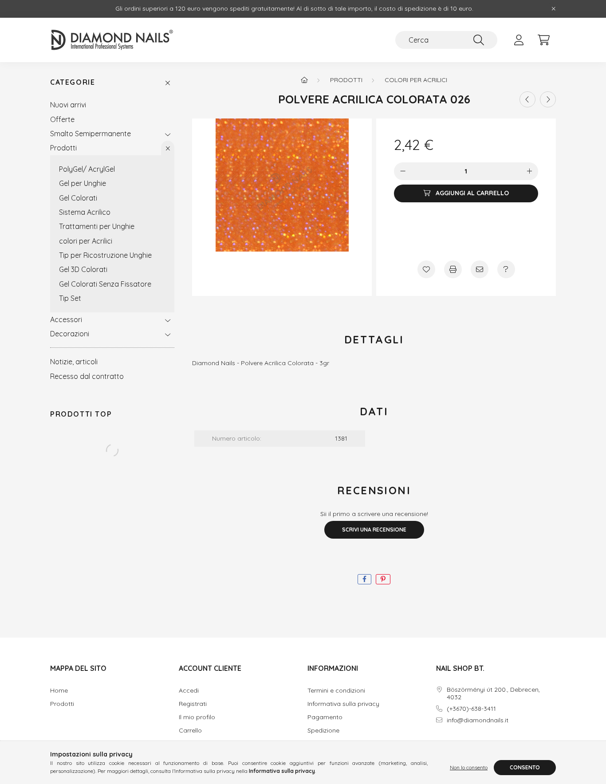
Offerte (62, 119)
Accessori (66, 319)
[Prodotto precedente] (527, 99)
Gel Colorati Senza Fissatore (105, 284)
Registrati (193, 704)
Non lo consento (469, 767)
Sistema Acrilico (84, 212)
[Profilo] (518, 40)
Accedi (189, 690)
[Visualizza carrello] (543, 40)
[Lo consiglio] (479, 269)
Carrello (190, 730)
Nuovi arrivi (68, 104)
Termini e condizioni (336, 690)
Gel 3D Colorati (83, 269)
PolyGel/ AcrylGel (87, 169)
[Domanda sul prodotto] (506, 269)
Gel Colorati (78, 197)
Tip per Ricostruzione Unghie (105, 255)
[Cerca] (478, 40)
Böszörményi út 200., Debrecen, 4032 (493, 693)
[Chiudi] (553, 9)
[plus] (529, 171)
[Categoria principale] (304, 80)
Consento (525, 767)
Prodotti (63, 147)
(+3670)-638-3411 (471, 709)
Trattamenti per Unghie (96, 226)
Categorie (72, 82)
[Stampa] (453, 269)
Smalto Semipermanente (90, 133)
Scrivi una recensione (374, 529)
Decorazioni (69, 333)
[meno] (402, 171)
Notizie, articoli (74, 361)
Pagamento (324, 717)
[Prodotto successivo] (548, 99)
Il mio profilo (197, 717)
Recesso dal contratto (87, 376)
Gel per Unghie (82, 183)
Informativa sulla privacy (343, 704)
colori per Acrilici (85, 240)
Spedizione (323, 730)
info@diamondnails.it (477, 720)
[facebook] (364, 579)
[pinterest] (383, 579)
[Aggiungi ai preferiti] (426, 269)
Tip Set (70, 298)
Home (59, 690)
